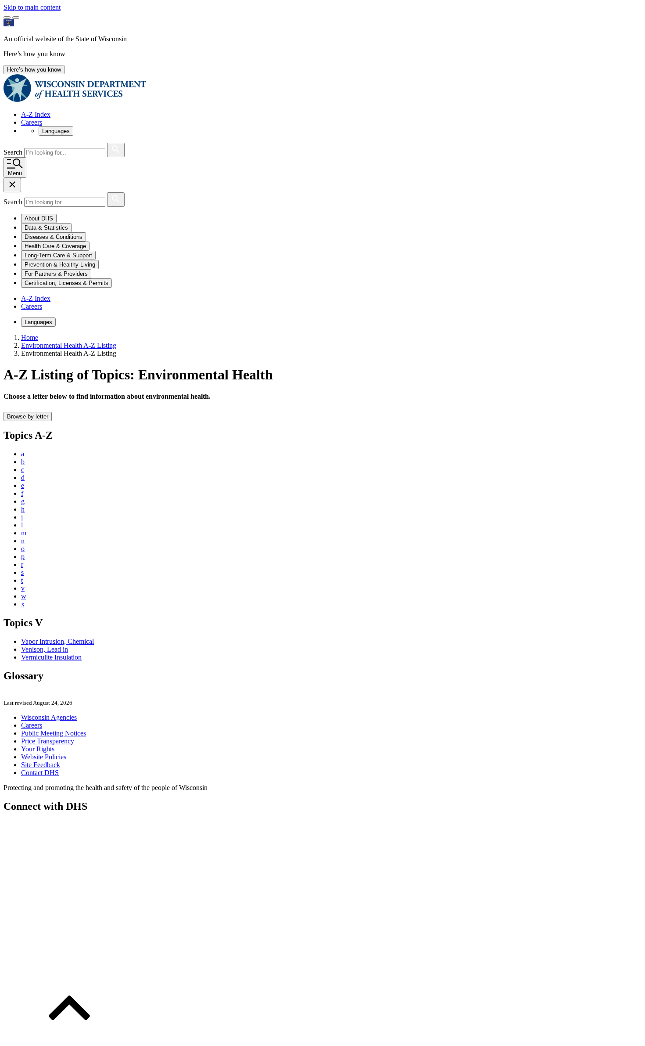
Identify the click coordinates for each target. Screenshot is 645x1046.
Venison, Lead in (44, 649)
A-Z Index (35, 114)
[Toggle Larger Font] (7, 17)
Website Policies (43, 757)
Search (14, 152)
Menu (15, 173)
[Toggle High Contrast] (15, 17)
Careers (31, 122)
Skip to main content (32, 7)
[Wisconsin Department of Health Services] (75, 99)
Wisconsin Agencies (49, 717)
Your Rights (37, 749)
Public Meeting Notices (53, 733)
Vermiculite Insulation (51, 657)
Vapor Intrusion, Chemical (57, 641)
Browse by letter (27, 416)
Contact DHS (40, 772)
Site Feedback (40, 764)
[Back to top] (69, 1038)
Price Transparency (47, 741)
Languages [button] (56, 131)
